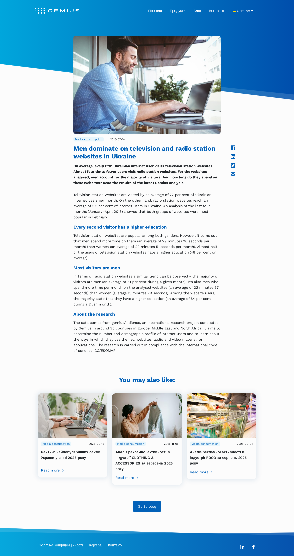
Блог (197, 11)
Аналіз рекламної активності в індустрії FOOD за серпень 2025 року (218, 457)
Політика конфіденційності (61, 545)
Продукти (177, 11)
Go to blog (147, 506)
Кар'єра (95, 545)
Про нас (155, 11)
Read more (50, 470)
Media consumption (88, 139)
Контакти (216, 11)
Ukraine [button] (243, 11)
